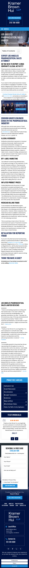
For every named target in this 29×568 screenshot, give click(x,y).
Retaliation (7, 398)
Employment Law (9, 386)
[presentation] (12, 438)
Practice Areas (19, 504)
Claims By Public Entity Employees (14, 407)
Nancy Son (8, 324)
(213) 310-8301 (8, 96)
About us (11, 504)
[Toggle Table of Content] (17, 51)
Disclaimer (5, 480)
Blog (17, 506)
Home (5, 504)
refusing (20, 244)
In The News (5, 506)
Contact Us (23, 506)
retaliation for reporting (14, 242)
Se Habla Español (14, 21)
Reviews (12, 506)
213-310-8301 (14, 23)
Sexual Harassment (9, 389)
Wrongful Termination (10, 395)
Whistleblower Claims (10, 404)
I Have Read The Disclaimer (11, 482)
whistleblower (6, 131)
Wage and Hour (8, 401)
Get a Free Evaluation (14, 18)
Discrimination (8, 392)
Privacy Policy (12, 480)
